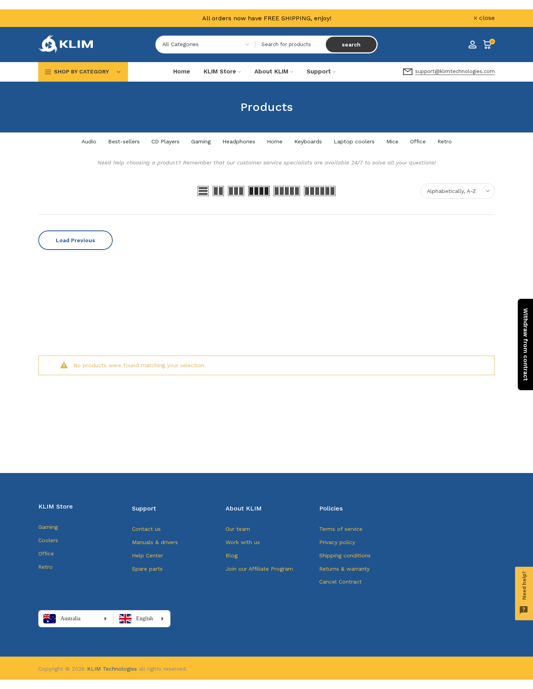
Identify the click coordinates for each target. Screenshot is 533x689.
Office (418, 141)
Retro (444, 141)
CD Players (165, 141)
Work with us (243, 542)
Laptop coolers (354, 141)
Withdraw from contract (525, 344)
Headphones (238, 141)
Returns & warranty (344, 569)
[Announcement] (266, 18)
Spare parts (147, 569)
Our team (238, 529)
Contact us (146, 529)
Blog (232, 555)
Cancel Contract (340, 581)
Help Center (147, 555)
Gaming (201, 141)
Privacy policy (337, 542)
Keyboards (308, 141)
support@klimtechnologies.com (455, 71)
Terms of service (340, 529)
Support (319, 71)
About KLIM (271, 71)
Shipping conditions (345, 555)
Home (181, 71)
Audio (89, 141)
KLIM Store (220, 71)
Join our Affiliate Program (259, 569)
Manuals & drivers (155, 542)
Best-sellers (124, 141)
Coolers (48, 540)
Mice (392, 141)
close (50, 18)
